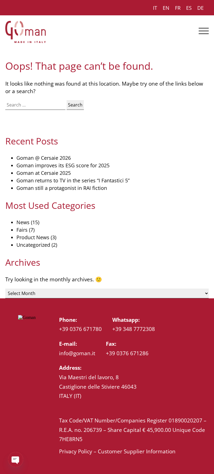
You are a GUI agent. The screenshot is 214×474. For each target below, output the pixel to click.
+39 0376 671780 (80, 329)
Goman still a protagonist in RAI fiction (61, 188)
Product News (32, 237)
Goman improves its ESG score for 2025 (63, 165)
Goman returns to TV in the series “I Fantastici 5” (73, 180)
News (23, 222)
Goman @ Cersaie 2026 (43, 157)
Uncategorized (33, 244)
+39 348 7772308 (133, 329)
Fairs (22, 229)
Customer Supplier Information (137, 451)
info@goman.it (77, 353)
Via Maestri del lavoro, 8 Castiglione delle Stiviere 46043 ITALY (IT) (98, 386)
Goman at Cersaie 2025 (43, 173)
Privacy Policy (75, 451)
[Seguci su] (21, 330)
